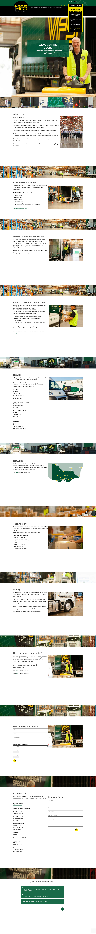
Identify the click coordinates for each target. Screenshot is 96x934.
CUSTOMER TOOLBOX (75, 23)
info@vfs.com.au (17, 805)
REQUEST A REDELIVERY (75, 11)
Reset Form (72, 829)
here (75, 14)
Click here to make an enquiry (21, 208)
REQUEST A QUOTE (76, 17)
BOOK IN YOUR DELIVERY (75, 28)
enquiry (15, 332)
